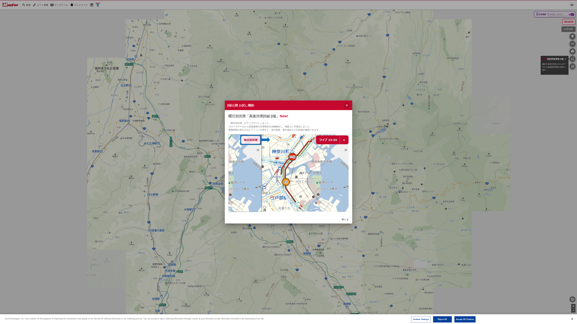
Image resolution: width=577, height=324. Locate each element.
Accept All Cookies (465, 319)
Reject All (442, 319)
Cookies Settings (421, 319)
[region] (288, 319)
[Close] (572, 319)
